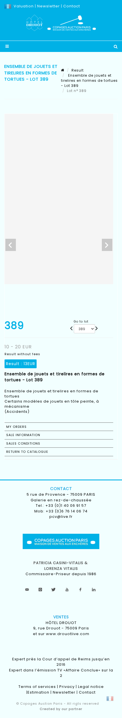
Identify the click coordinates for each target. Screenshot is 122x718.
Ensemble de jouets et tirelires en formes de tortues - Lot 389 (89, 80)
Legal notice (91, 686)
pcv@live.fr (61, 516)
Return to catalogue (27, 451)
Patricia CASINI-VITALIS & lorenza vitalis (61, 565)
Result (77, 70)
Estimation (38, 692)
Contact (71, 6)
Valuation (24, 6)
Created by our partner (61, 709)
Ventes (61, 617)
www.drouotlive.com (67, 634)
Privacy (67, 686)
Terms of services (37, 686)
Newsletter (48, 6)
